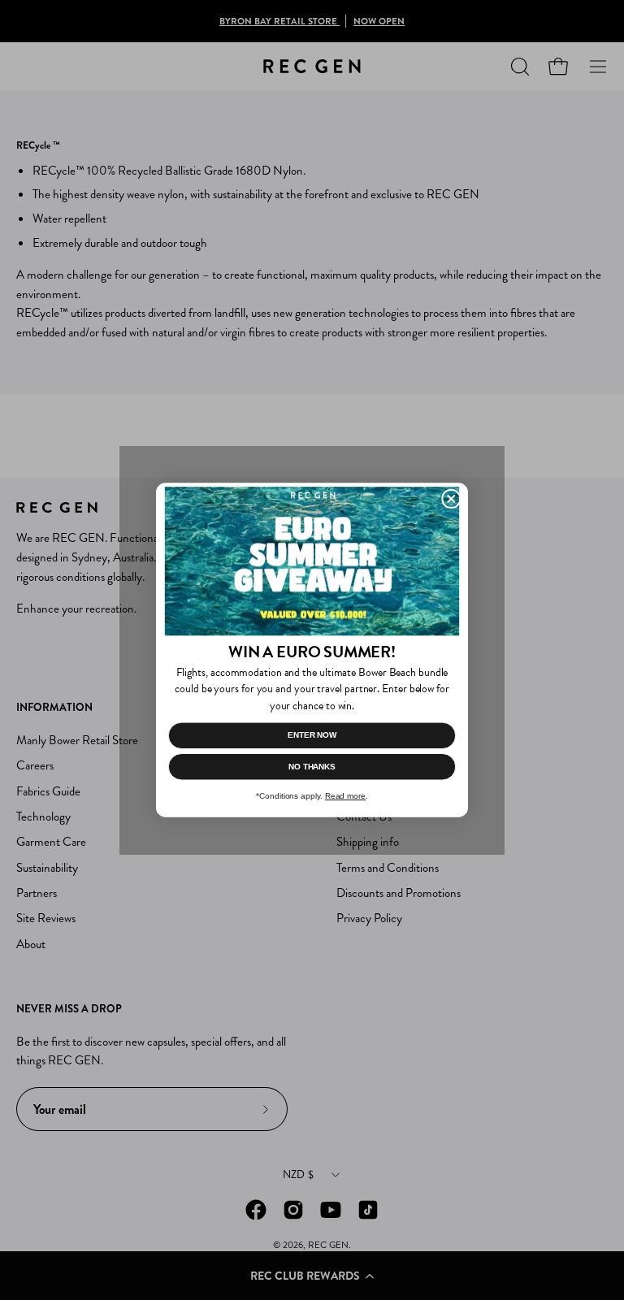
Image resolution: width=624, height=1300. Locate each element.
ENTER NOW (312, 734)
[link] (312, 561)
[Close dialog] (451, 499)
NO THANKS (312, 766)
